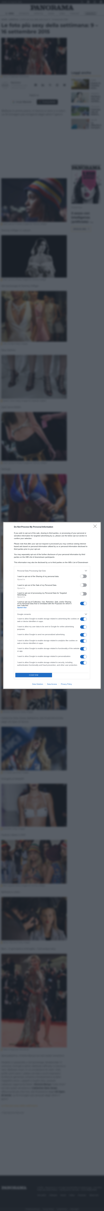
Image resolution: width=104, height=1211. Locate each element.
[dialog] (52, 605)
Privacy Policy (66, 684)
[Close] (95, 527)
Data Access (52, 684)
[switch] (83, 576)
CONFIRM (33, 675)
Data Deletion (37, 684)
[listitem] (52, 570)
